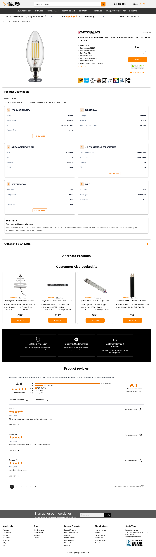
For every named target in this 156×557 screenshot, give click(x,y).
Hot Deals (98, 11)
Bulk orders (6, 538)
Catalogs (39, 11)
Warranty (97, 543)
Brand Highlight (69, 540)
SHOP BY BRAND (53, 11)
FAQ (4, 543)
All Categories (23, 11)
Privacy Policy (99, 538)
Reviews (5, 535)
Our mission (7, 532)
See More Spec (83, 67)
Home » (5, 22)
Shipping (97, 532)
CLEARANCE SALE (68, 11)
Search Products (69, 538)
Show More (40, 136)
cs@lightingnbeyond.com (133, 536)
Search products (39, 530)
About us (6, 530)
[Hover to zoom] (35, 56)
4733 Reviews (21, 393)
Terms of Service (100, 535)
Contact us (6, 540)
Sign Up (107, 515)
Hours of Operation (100, 530)
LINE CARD (133, 11)
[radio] (76, 383)
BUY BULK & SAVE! (139, 72)
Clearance (37, 535)
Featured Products (70, 530)
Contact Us (84, 11)
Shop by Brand (68, 543)
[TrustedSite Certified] (137, 66)
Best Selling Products (71, 532)
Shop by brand (38, 532)
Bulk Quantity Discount (116, 11)
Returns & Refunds (101, 540)
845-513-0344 (120, 4)
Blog (4, 545)
